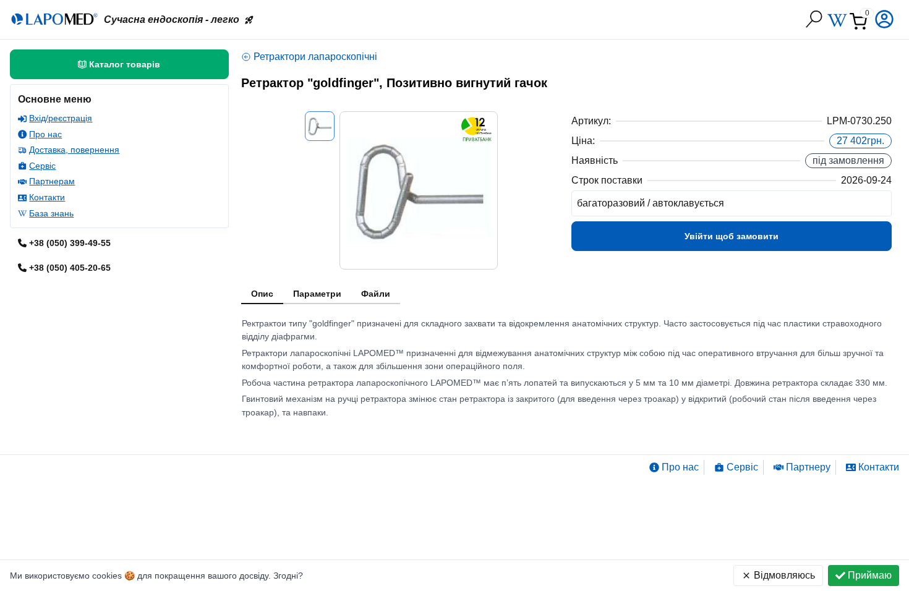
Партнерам (52, 181)
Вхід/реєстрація (60, 118)
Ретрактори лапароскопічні (315, 56)
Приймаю (870, 575)
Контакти (47, 197)
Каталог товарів (124, 64)
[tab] (262, 294)
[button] (885, 19)
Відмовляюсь (784, 575)
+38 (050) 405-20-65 (70, 268)
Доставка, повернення (74, 150)
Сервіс (42, 166)
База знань (51, 213)
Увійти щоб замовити (732, 236)
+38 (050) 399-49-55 (70, 243)
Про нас (45, 134)
